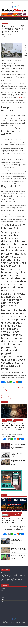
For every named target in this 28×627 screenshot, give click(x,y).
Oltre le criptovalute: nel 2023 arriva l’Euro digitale (12, 389)
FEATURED (10, 421)
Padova (3, 601)
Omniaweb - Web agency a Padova (17, 622)
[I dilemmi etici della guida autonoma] (5, 452)
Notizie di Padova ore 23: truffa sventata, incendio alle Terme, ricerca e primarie (13, 520)
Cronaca (9, 513)
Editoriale (5, 421)
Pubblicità (3, 599)
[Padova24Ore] (2, 18)
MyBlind (21, 97)
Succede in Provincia (7, 516)
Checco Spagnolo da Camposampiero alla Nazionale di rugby (13, 397)
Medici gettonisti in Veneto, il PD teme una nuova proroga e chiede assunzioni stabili (18, 549)
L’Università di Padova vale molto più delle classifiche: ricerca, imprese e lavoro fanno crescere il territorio (18, 462)
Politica (15, 421)
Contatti (3, 608)
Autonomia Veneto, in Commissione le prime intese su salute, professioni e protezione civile (18, 541)
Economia (3, 593)
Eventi (2, 597)
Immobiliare (5, 23)
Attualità (4, 419)
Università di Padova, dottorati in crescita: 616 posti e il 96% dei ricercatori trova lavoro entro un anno (18, 446)
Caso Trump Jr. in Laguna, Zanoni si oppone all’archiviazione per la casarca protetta (18, 557)
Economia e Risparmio (17, 419)
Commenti (10, 419)
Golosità (3, 606)
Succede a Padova (16, 514)
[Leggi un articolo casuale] (25, 18)
